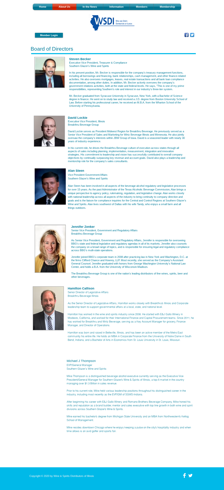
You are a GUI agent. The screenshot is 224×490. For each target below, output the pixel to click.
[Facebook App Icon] (186, 35)
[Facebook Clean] (184, 475)
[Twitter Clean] (190, 475)
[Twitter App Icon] (192, 35)
